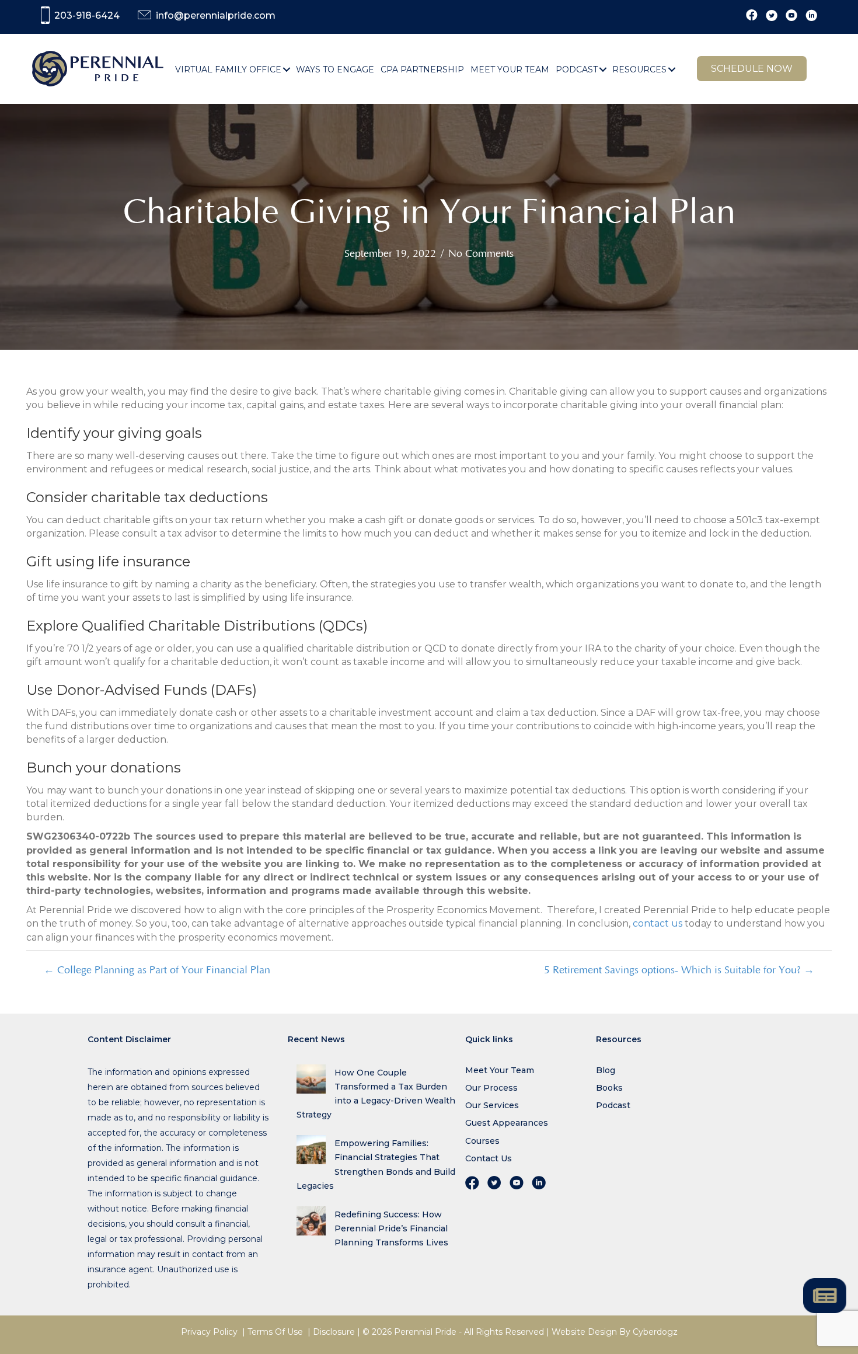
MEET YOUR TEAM (509, 69)
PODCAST (577, 69)
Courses (482, 1141)
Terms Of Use (275, 1332)
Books (609, 1087)
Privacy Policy (209, 1332)
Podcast (613, 1105)
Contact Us (488, 1158)
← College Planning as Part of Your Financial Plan (157, 970)
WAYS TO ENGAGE (335, 69)
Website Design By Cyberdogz (615, 1332)
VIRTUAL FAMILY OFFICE (228, 69)
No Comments (481, 254)
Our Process (491, 1087)
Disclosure (334, 1332)
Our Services (492, 1105)
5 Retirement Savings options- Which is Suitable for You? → (679, 970)
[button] (286, 69)
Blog (605, 1070)
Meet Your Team (499, 1070)
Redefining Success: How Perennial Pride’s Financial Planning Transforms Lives (391, 1228)
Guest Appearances (506, 1123)
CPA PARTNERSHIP (422, 69)
